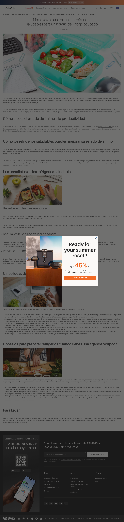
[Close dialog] (95, 238)
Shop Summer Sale (80, 278)
